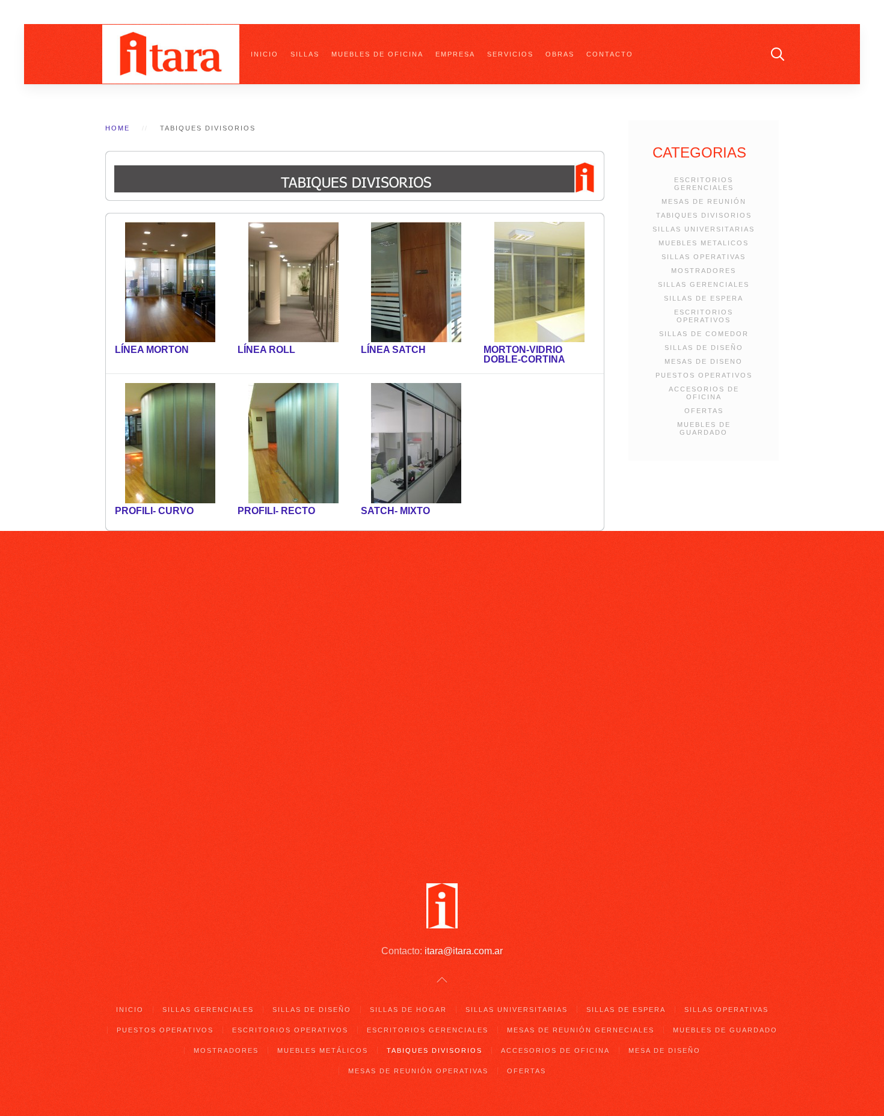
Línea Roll (266, 350)
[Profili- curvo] (170, 443)
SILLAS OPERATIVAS (703, 256)
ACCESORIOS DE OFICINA (704, 392)
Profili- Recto (276, 511)
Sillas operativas (726, 1009)
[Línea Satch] (416, 282)
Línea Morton (152, 350)
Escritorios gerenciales (427, 1030)
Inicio (264, 54)
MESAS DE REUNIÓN (703, 201)
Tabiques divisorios (434, 1050)
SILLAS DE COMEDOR (704, 333)
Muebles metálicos (322, 1050)
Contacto (609, 54)
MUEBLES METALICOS (703, 243)
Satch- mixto (395, 511)
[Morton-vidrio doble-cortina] (539, 282)
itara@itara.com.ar (464, 951)
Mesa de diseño (664, 1050)
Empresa (455, 54)
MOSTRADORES (703, 270)
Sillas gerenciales (208, 1009)
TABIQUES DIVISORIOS (704, 215)
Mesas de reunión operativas (418, 1071)
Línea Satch (393, 350)
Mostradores (226, 1050)
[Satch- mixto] (416, 443)
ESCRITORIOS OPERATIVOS (703, 315)
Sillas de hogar (408, 1009)
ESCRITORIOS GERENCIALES (704, 183)
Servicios (510, 54)
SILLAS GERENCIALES (703, 284)
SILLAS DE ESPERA (703, 298)
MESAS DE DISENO (704, 361)
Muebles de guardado (725, 1030)
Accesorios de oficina (555, 1050)
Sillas (304, 54)
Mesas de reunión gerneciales (580, 1030)
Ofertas (526, 1071)
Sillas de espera (626, 1009)
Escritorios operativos (290, 1030)
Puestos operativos (165, 1030)
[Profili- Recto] (293, 443)
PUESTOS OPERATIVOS (703, 375)
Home (117, 128)
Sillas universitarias (516, 1009)
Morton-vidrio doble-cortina (524, 354)
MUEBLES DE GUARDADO (704, 428)
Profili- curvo (154, 511)
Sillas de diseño (311, 1009)
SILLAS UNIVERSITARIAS (703, 229)
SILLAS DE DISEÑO (704, 347)
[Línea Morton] (170, 282)
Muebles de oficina (377, 54)
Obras (559, 54)
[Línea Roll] (293, 282)
